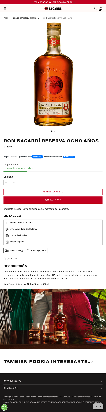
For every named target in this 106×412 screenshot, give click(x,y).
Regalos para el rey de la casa (25, 18)
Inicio (5, 18)
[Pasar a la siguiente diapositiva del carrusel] (100, 362)
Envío (25, 209)
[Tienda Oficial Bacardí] (53, 8)
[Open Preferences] (4, 407)
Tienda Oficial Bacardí (27, 397)
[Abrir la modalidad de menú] (4, 8)
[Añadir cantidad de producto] (13, 182)
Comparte (12, 259)
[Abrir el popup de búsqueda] (95, 8)
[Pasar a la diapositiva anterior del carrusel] (94, 362)
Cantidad (8, 176)
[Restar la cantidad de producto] (6, 182)
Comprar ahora (52, 200)
